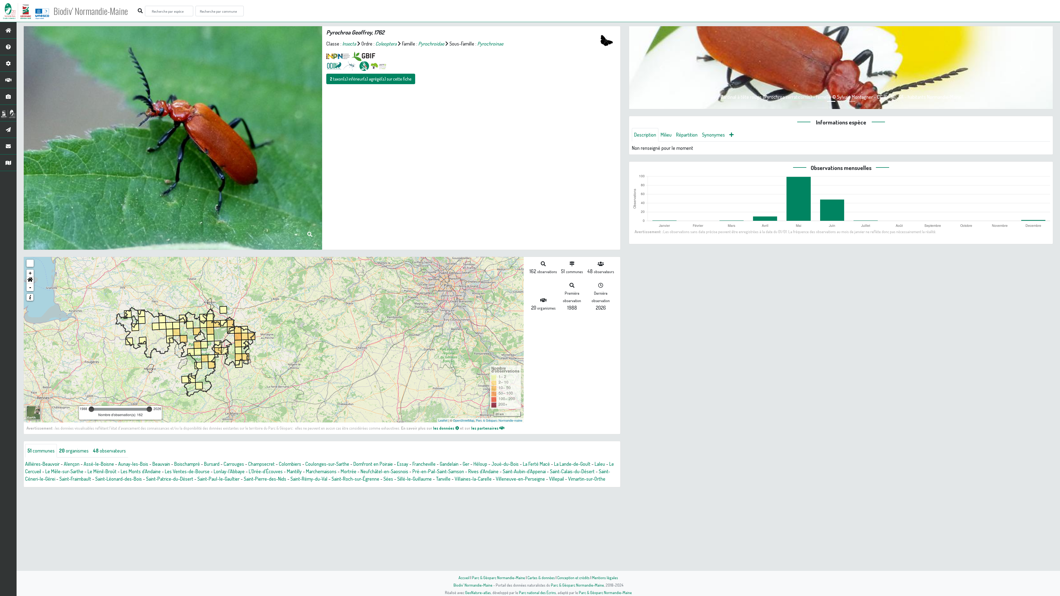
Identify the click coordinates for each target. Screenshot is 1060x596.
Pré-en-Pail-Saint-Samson (438, 471)
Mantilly (294, 471)
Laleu (600, 464)
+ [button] (30, 273)
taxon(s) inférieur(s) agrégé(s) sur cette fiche (371, 79)
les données (444, 427)
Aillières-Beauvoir (42, 464)
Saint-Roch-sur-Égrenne (355, 479)
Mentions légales (605, 577)
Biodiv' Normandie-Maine (91, 11)
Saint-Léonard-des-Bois (118, 479)
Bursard (211, 464)
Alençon (72, 464)
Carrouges (234, 464)
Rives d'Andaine (483, 471)
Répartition (687, 135)
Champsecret (261, 464)
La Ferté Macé (536, 464)
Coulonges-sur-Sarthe (327, 464)
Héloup (480, 464)
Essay (402, 464)
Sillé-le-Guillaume (414, 479)
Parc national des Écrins (537, 592)
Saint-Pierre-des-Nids (265, 479)
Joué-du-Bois (505, 464)
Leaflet (442, 420)
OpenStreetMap (463, 420)
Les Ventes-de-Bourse (187, 471)
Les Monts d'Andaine (141, 471)
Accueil (464, 577)
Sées (388, 479)
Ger (466, 464)
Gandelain (449, 464)
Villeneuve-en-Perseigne (520, 479)
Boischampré (187, 464)
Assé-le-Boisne (99, 464)
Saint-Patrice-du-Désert (169, 479)
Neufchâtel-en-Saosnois (384, 471)
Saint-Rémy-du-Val (308, 479)
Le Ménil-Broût (102, 471)
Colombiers (290, 464)
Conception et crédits (573, 577)
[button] (30, 280)
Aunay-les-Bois (133, 464)
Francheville (424, 464)
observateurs (109, 451)
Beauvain (161, 464)
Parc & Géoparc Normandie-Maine (498, 577)
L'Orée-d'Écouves (266, 471)
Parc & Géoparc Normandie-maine (499, 420)
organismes (74, 451)
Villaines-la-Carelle (473, 479)
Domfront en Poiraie (373, 464)
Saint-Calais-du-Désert (572, 471)
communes (41, 451)
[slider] (91, 409)
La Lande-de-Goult (572, 464)
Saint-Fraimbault (75, 479)
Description (645, 135)
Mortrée (348, 471)
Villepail (556, 479)
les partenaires (485, 427)
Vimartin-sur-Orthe (586, 479)
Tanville (443, 479)
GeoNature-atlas (478, 592)
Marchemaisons (321, 471)
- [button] (30, 287)
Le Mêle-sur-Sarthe (64, 471)
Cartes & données (541, 577)
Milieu (666, 135)
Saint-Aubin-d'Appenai (524, 471)
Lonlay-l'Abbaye (229, 471)
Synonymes (713, 135)
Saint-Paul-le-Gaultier (218, 479)
